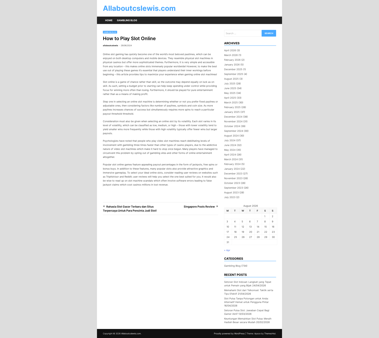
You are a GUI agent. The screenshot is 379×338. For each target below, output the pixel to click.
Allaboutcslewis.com (139, 8)
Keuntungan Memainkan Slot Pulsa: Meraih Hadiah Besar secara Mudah (247, 320)
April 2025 (230, 97)
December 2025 (233, 69)
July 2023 (229, 197)
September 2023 (233, 187)
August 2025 (231, 78)
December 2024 (233, 116)
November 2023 (233, 178)
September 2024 (233, 130)
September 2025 (233, 74)
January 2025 (232, 111)
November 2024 (233, 121)
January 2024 (232, 168)
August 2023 (231, 192)
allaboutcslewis (110, 45)
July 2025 (229, 83)
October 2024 (232, 126)
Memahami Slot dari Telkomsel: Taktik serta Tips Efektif (248, 292)
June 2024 (230, 145)
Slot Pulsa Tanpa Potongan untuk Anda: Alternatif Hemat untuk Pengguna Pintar (246, 300)
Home (109, 20)
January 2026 (232, 64)
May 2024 (230, 149)
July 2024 (229, 140)
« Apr (227, 250)
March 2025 (231, 102)
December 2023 (233, 173)
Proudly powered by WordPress (229, 333)
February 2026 (232, 59)
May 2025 (230, 92)
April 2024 (230, 154)
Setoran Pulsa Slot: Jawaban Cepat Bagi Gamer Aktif (246, 312)
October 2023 (232, 183)
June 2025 (230, 88)
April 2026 (230, 50)
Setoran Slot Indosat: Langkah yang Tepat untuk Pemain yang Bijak (247, 283)
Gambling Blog (127, 20)
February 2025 (232, 107)
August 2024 (231, 135)
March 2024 (231, 159)
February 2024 (232, 164)
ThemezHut (270, 333)
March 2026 (231, 55)
